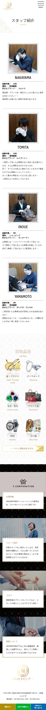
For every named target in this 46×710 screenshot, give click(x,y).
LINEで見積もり (23, 707)
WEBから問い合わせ (38, 707)
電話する (8, 707)
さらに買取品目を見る (28, 449)
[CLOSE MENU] (41, 3)
